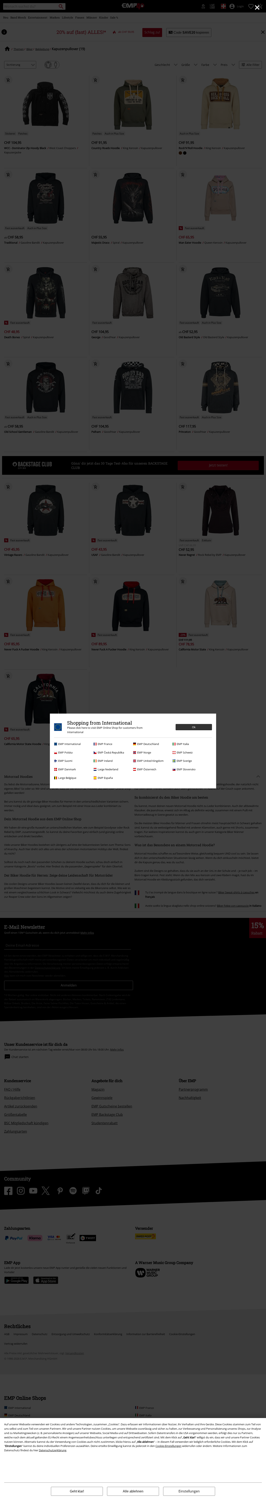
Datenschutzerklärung (52, 1450)
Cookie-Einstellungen (168, 1446)
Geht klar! (77, 1491)
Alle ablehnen (133, 1491)
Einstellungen (189, 1491)
